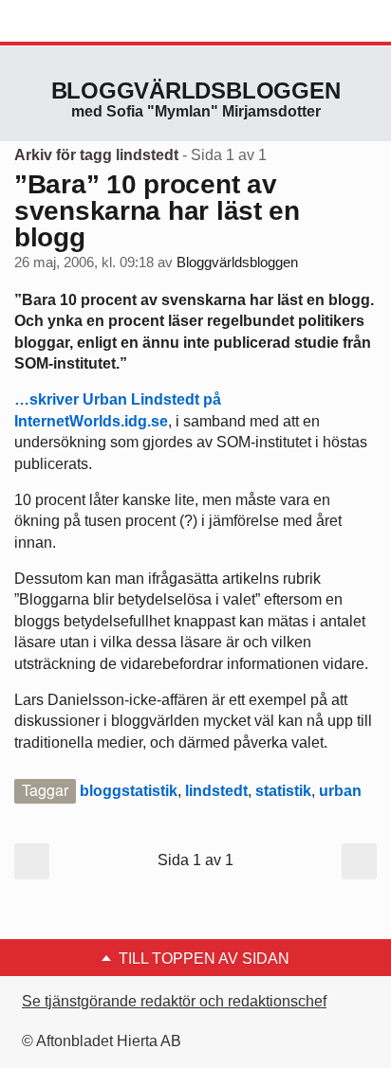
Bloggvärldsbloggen (196, 90)
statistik (283, 791)
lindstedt (216, 791)
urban (340, 791)
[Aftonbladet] (85, 21)
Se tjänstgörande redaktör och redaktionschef (174, 1001)
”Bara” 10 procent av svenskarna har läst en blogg (157, 211)
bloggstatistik (128, 791)
